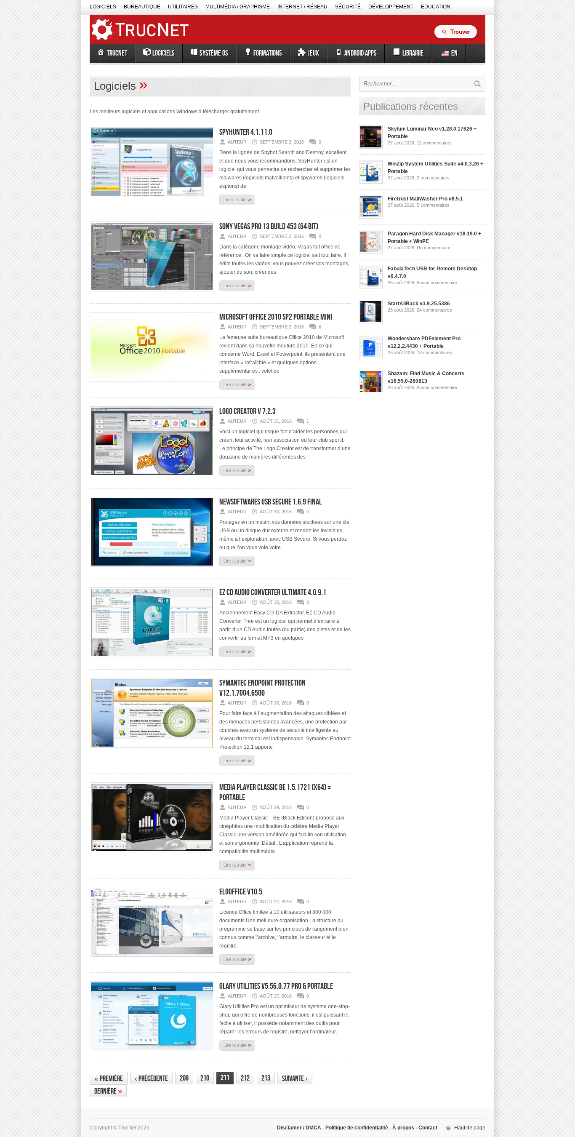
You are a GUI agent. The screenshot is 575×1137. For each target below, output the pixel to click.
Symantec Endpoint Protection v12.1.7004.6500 (262, 688)
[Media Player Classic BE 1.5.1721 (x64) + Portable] (152, 855)
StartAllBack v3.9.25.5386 (419, 304)
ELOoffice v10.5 (240, 892)
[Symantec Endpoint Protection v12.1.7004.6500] (152, 750)
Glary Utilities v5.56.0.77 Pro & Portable (276, 986)
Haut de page (469, 1128)
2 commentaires (433, 177)
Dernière (108, 1091)
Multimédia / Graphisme (237, 7)
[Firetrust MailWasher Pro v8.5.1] (371, 217)
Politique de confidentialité (356, 1128)
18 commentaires (434, 352)
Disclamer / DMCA (299, 1128)
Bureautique (142, 7)
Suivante (295, 1078)
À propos (403, 1128)
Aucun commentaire (436, 282)
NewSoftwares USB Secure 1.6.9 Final (270, 502)
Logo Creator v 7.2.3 (247, 411)
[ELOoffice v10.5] (152, 959)
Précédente (151, 1078)
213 (265, 1078)
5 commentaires (433, 205)
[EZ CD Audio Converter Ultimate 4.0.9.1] (152, 660)
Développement (390, 7)
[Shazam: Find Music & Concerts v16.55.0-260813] (371, 392)
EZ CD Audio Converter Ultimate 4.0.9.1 (272, 592)
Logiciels (103, 7)
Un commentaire (433, 247)
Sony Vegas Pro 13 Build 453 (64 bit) (268, 227)
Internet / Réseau (302, 7)
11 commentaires (434, 142)
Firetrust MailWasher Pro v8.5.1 (425, 199)
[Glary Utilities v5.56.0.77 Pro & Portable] (152, 1054)
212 (245, 1078)
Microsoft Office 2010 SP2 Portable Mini (275, 317)
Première (108, 1078)
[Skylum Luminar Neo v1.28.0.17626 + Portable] (371, 147)
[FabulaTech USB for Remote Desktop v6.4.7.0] (371, 287)
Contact (427, 1128)
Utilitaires (183, 7)
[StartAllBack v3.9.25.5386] (371, 322)
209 (184, 1078)
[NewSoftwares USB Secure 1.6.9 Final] (152, 569)
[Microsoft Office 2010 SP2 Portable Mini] (152, 384)
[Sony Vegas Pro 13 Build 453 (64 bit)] (152, 294)
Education (435, 7)
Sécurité (348, 7)
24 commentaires (434, 309)
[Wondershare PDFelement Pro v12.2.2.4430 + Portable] (371, 357)
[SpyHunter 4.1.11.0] (152, 200)
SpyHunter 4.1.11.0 (245, 132)
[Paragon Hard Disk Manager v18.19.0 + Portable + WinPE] (371, 252)
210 (204, 1078)
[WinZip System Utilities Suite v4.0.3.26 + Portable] (371, 182)
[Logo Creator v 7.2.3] (152, 479)
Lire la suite (237, 199)
